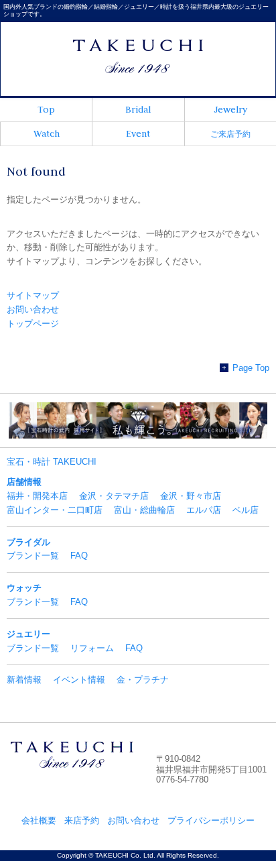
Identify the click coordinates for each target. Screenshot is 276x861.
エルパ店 (203, 510)
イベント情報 (79, 680)
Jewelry (230, 109)
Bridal (138, 109)
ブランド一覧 (33, 556)
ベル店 (245, 510)
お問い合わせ (33, 309)
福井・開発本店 (37, 496)
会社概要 (38, 820)
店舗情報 (24, 482)
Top (46, 109)
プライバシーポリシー (211, 820)
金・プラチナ (143, 680)
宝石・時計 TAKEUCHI (51, 462)
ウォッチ (24, 588)
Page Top (250, 368)
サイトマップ (33, 295)
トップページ (33, 324)
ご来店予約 (230, 134)
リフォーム (92, 648)
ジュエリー (28, 634)
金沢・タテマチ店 (114, 496)
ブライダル (28, 542)
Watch (46, 133)
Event (138, 133)
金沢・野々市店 (190, 496)
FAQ (79, 556)
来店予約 (81, 820)
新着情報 (24, 680)
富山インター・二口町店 (54, 510)
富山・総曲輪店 (144, 510)
